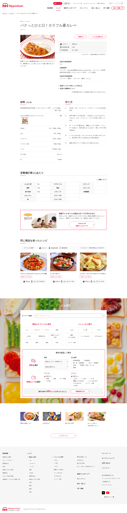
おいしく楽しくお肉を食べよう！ (86, 466)
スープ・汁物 (90, 383)
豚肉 (30, 485)
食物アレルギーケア (83, 474)
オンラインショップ (89, 3)
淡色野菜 (87, 360)
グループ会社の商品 (8, 476)
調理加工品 (6, 463)
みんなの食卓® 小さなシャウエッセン (79, 70)
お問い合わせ (101, 3)
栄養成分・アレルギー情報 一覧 (11, 479)
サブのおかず (77, 383)
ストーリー (76, 3)
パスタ (92, 378)
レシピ (29, 453)
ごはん (75, 378)
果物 (74, 367)
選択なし (49, 376)
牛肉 (30, 482)
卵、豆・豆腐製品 (78, 363)
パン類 (84, 378)
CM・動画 (80, 488)
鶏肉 (30, 489)
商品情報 (5, 453)
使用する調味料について (67, 88)
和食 (47, 378)
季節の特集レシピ (82, 457)
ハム (30, 460)
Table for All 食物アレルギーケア (82, 225)
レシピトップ (63, 435)
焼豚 (30, 469)
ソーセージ (32, 463)
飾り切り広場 (80, 463)
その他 (48, 381)
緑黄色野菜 (76, 360)
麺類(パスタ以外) (78, 381)
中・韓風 (63, 378)
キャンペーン (81, 478)
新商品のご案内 (7, 457)
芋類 (74, 365)
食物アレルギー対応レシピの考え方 (71, 85)
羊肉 (30, 492)
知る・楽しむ (81, 483)
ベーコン (31, 466)
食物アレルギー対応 (8, 469)
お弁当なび (80, 460)
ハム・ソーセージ (7, 460)
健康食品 (5, 473)
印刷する (81, 36)
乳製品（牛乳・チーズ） (87, 365)
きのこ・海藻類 (93, 363)
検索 (122, 3)
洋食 (54, 378)
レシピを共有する (97, 36)
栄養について (102, 179)
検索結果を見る (80, 391)
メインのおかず (93, 381)
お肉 (4, 466)
